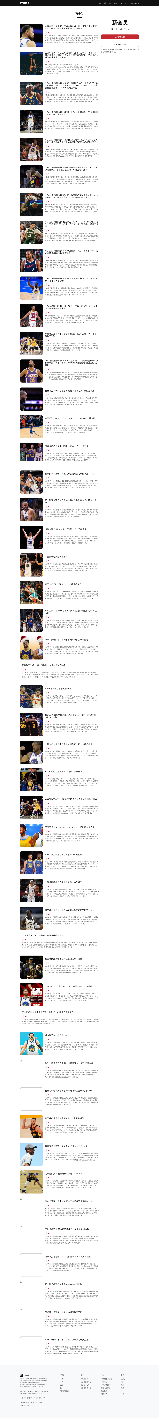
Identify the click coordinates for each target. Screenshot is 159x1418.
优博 (122, 1388)
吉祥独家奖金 (134, 3)
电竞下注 (104, 1391)
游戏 (121, 3)
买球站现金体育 (106, 1385)
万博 (122, 1394)
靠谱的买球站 (105, 1388)
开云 (122, 1391)
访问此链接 (120, 36)
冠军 (122, 1382)
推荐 (99, 3)
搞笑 (115, 3)
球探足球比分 (85, 1385)
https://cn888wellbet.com (27, 1384)
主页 (61, 1379)
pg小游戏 (104, 1394)
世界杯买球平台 (86, 1382)
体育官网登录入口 (107, 1379)
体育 (104, 3)
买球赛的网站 (85, 1379)
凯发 (122, 1385)
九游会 (123, 1379)
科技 (126, 3)
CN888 (24, 3)
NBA (49, 33)
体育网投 (104, 1382)
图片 (110, 3)
